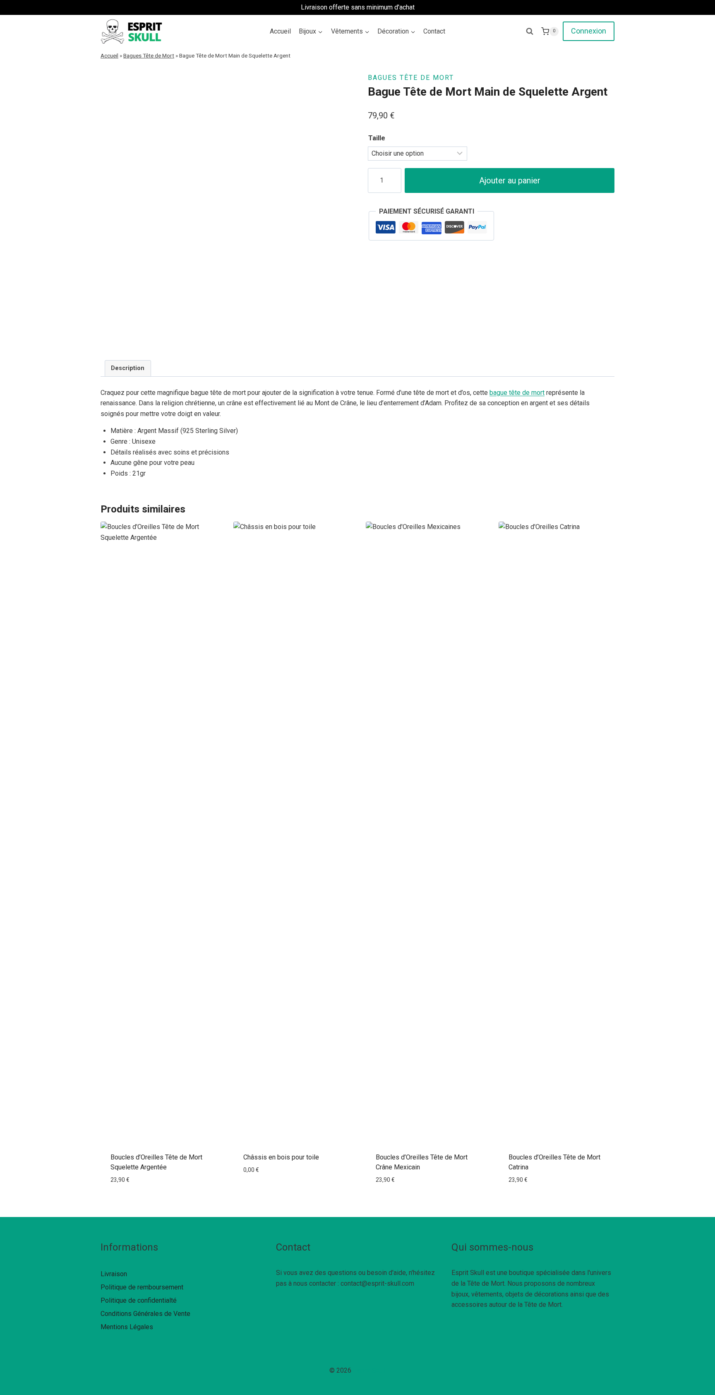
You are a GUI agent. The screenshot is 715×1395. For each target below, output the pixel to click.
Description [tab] (127, 368)
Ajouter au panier (509, 180)
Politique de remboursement (142, 1287)
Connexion (588, 30)
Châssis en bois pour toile (281, 1157)
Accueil (280, 31)
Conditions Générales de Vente (145, 1314)
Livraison (114, 1274)
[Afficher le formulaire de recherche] (529, 31)
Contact (434, 31)
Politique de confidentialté (139, 1300)
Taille (376, 138)
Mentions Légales (127, 1327)
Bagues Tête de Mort (148, 55)
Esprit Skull (369, 1370)
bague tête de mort (517, 393)
